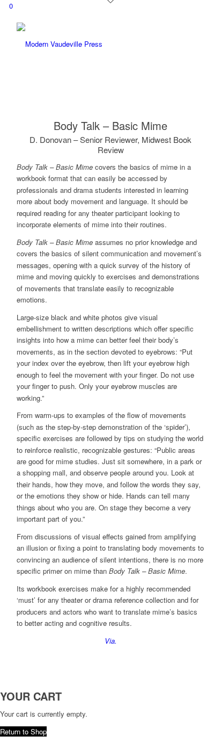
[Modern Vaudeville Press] (92, 44)
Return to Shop (23, 731)
